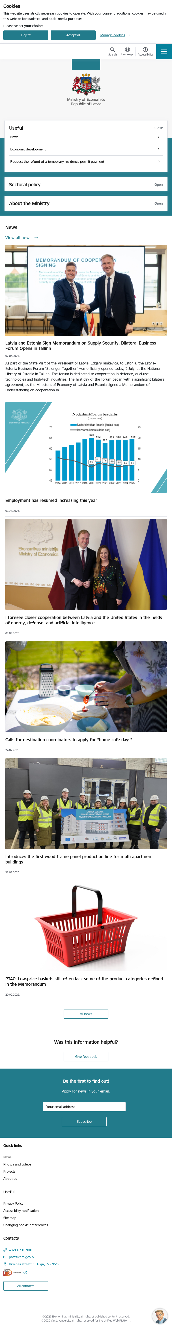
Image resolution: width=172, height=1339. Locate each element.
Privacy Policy (13, 1203)
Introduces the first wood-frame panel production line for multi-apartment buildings (79, 859)
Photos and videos (17, 1164)
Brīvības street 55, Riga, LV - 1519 (34, 1264)
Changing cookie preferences (25, 1225)
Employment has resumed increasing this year (51, 500)
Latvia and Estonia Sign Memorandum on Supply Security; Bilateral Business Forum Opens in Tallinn (80, 345)
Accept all (73, 35)
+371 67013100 (20, 1250)
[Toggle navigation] (164, 51)
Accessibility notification (21, 1210)
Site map (9, 1218)
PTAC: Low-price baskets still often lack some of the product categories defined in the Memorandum (84, 981)
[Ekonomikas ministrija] (29, 51)
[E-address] (12, 1272)
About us (10, 1178)
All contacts (25, 1286)
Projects (9, 1171)
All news (86, 1014)
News (7, 1157)
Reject (25, 35)
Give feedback (86, 1056)
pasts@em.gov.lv (21, 1257)
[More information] (25, 1272)
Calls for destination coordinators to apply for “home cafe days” (68, 739)
